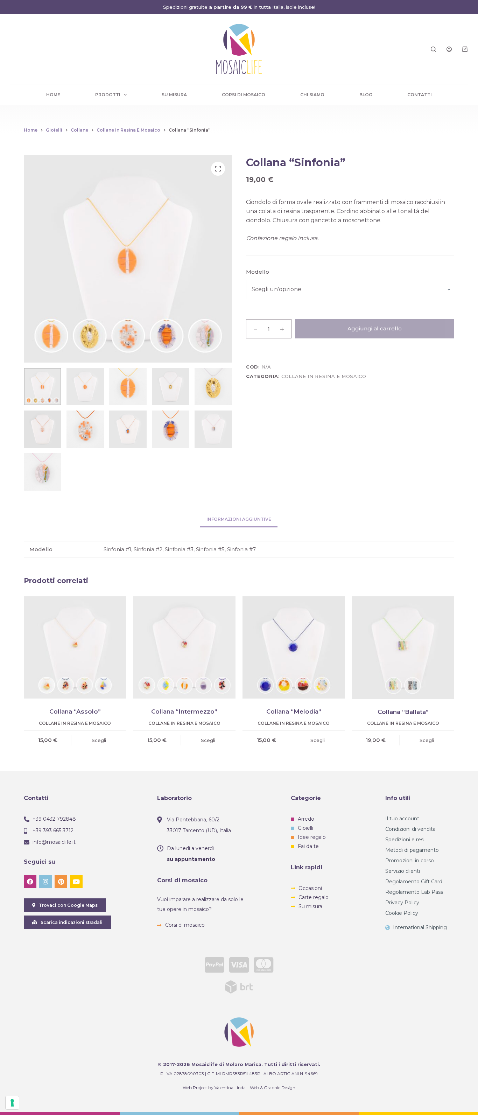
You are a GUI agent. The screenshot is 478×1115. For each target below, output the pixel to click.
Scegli (99, 740)
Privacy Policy (402, 902)
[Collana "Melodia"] (293, 647)
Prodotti (107, 94)
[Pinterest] (61, 881)
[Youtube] (76, 881)
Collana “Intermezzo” (184, 711)
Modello (257, 271)
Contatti (419, 94)
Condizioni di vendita (410, 829)
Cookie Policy (401, 913)
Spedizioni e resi (404, 839)
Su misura (174, 94)
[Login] (449, 49)
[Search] (433, 49)
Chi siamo (312, 94)
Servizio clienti (402, 871)
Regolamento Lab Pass (414, 892)
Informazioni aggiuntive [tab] (238, 519)
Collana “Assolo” (75, 711)
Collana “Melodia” (293, 711)
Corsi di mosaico (243, 94)
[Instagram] (45, 881)
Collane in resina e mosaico (323, 376)
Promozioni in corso (409, 860)
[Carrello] (465, 49)
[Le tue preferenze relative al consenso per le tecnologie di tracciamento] (12, 1102)
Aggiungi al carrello (374, 328)
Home (53, 94)
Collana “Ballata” (403, 711)
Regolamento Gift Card (413, 881)
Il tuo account (402, 818)
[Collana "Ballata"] (403, 647)
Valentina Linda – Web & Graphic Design (255, 1087)
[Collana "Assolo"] (75, 647)
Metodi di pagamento (412, 850)
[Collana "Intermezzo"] (184, 647)
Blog (365, 94)
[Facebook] (30, 881)
